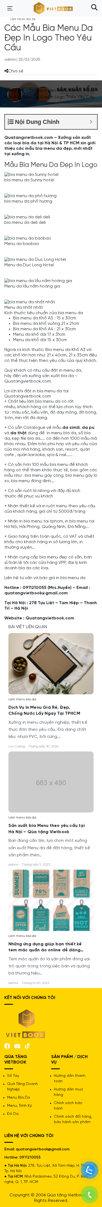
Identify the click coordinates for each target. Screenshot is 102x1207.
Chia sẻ (15, 71)
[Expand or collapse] (91, 121)
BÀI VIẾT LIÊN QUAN (27, 627)
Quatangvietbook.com (50, 618)
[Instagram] (27, 1045)
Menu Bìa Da (18, 1098)
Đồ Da (12, 1114)
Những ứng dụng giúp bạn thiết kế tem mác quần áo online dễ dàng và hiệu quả (45, 948)
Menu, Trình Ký (19, 1106)
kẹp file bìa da (26, 438)
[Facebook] (7, 1045)
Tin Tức (36, 90)
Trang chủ (14, 90)
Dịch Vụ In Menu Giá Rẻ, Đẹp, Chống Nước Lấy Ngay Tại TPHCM (44, 710)
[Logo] (25, 1023)
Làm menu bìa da (65, 90)
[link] (51, 663)
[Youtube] (17, 1046)
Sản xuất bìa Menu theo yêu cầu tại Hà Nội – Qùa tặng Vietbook (46, 828)
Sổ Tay (13, 1076)
